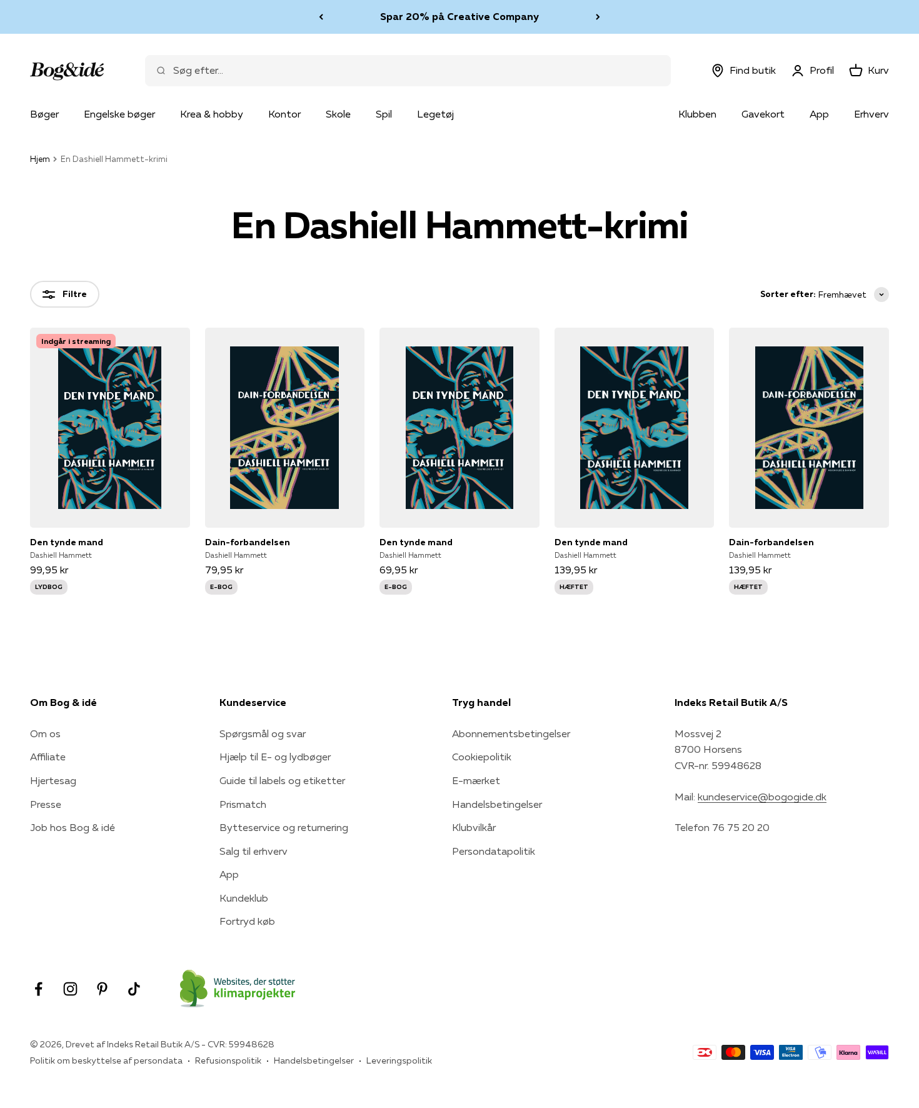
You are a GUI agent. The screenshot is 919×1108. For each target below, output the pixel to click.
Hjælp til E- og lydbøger (275, 756)
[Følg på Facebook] (38, 988)
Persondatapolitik (493, 851)
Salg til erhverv (253, 851)
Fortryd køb (247, 921)
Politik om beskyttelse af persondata (106, 1060)
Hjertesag (53, 780)
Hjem (40, 159)
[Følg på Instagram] (70, 988)
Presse (45, 804)
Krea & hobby (211, 114)
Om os (45, 733)
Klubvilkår (474, 827)
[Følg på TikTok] (134, 988)
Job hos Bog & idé (72, 827)
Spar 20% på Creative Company (459, 16)
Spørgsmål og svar (262, 733)
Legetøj (435, 114)
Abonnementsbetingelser (511, 733)
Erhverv (871, 114)
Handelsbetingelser (497, 804)
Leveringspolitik (399, 1060)
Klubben (697, 114)
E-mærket (476, 780)
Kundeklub (243, 898)
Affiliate (48, 756)
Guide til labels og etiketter (282, 780)
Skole (338, 114)
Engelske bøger (119, 114)
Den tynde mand (66, 542)
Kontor (284, 114)
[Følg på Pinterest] (102, 988)
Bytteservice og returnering (283, 827)
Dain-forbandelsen (247, 542)
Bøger (44, 114)
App (819, 114)
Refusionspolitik (228, 1060)
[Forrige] (321, 17)
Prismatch (242, 804)
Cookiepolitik (481, 756)
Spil (384, 114)
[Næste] (598, 17)
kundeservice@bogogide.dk (762, 796)
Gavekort (763, 114)
